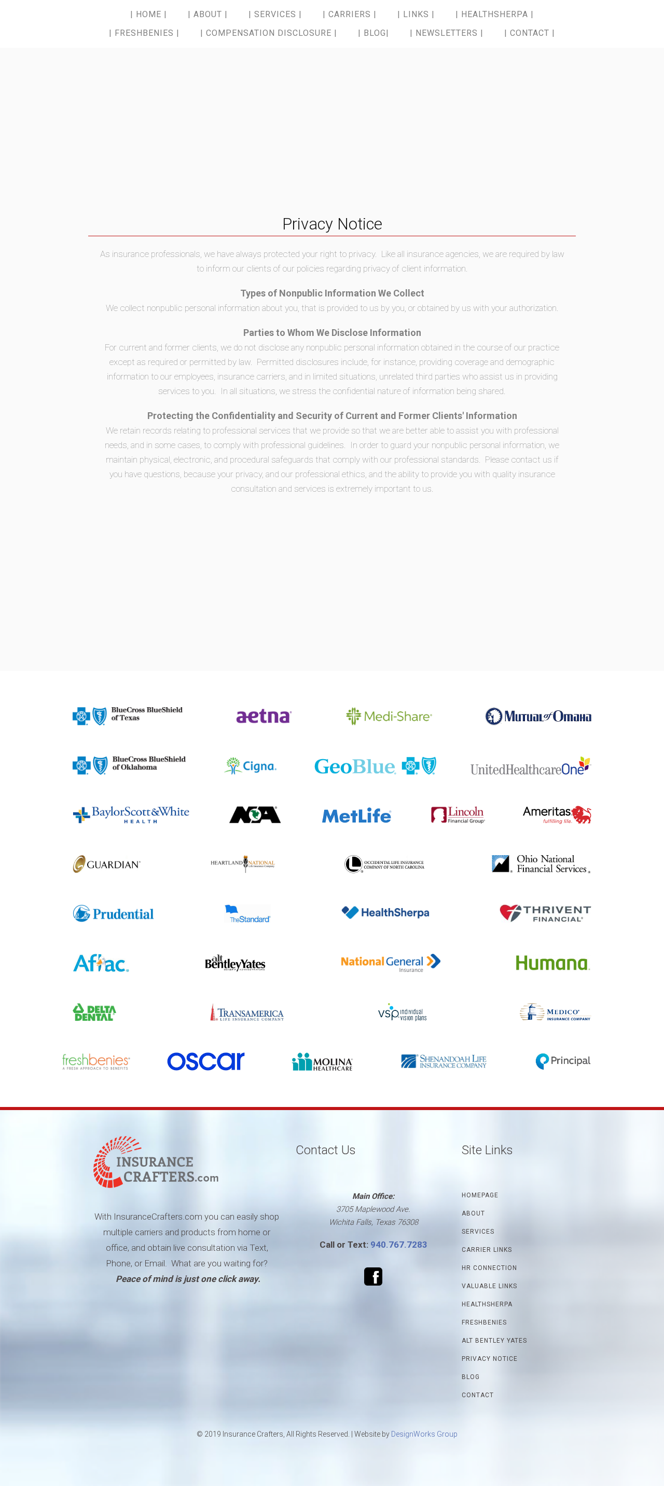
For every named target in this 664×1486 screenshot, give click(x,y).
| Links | (416, 14)
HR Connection (489, 1268)
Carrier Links (487, 1249)
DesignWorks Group (424, 1434)
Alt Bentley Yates (494, 1340)
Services (478, 1231)
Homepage (480, 1195)
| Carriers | (350, 14)
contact (478, 1395)
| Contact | (529, 33)
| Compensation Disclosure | (268, 33)
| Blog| (373, 33)
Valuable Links (489, 1286)
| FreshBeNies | (144, 33)
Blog (471, 1377)
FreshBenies (484, 1322)
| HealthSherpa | (494, 14)
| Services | (275, 14)
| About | (208, 14)
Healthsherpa (487, 1304)
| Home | (148, 14)
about (473, 1213)
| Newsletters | (446, 33)
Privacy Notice (490, 1358)
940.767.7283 (398, 1244)
